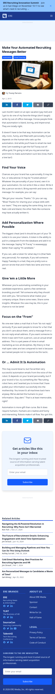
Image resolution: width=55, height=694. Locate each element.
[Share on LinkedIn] (6, 104)
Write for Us (35, 612)
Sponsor (34, 602)
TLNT (6, 611)
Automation (7, 57)
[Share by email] (38, 104)
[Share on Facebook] (17, 104)
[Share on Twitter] (27, 104)
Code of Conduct (38, 642)
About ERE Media (38, 597)
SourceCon (9, 622)
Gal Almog (6, 577)
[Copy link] (48, 104)
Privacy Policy (36, 632)
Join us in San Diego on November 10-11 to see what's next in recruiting (24, 5)
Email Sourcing (19, 57)
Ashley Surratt (8, 553)
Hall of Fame (36, 617)
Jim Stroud (6, 541)
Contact (33, 607)
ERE (5, 597)
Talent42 (8, 633)
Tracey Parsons (15, 93)
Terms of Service (38, 637)
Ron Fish (5, 529)
